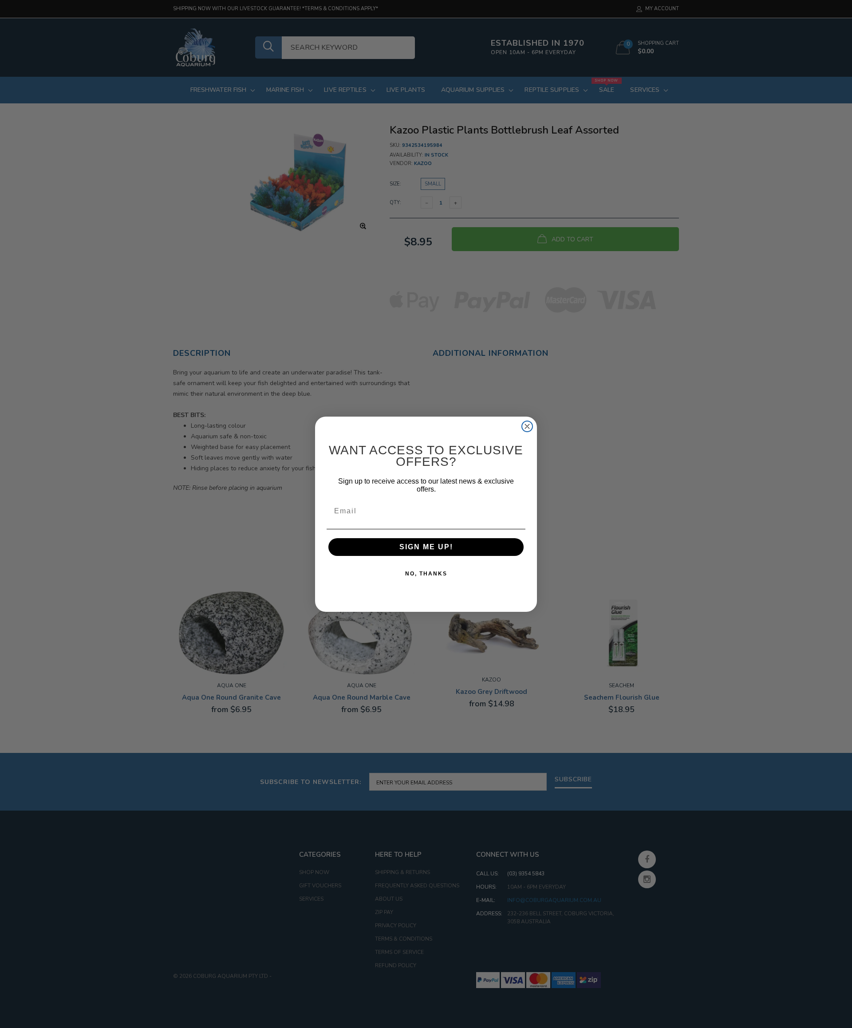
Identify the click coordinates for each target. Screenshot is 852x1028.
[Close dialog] (527, 426)
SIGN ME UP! (426, 547)
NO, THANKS (426, 574)
